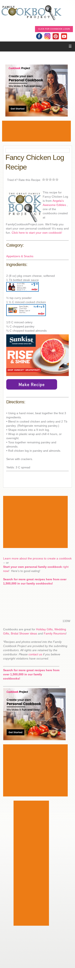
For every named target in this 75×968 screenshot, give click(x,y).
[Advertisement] (36, 131)
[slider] (50, 179)
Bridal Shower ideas (24, 633)
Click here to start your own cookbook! (37, 232)
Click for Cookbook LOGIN (54, 29)
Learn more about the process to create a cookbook (37, 558)
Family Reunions (55, 633)
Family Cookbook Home (31, 13)
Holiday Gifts (44, 629)
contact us (35, 654)
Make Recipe (32, 384)
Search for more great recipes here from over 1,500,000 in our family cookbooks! (31, 674)
